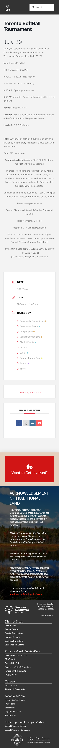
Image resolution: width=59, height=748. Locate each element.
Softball (23, 363)
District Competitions (30, 337)
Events (23, 352)
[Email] (39, 423)
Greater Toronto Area (30, 358)
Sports (23, 368)
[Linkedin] (32, 423)
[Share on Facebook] (19, 423)
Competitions (26, 331)
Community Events (29, 326)
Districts (24, 347)
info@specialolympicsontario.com (26, 593)
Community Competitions (32, 321)
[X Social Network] (26, 423)
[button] (7, 8)
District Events (27, 342)
